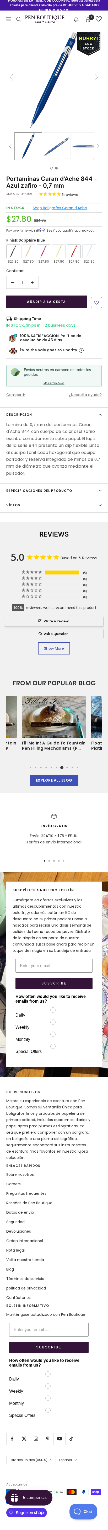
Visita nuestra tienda (25, 1259)
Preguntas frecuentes (26, 1193)
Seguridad (15, 1221)
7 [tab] (61, 767)
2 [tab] (35, 767)
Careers (13, 1184)
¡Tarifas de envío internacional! (54, 842)
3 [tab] (41, 767)
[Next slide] (96, 77)
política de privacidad (26, 1288)
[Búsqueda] (18, 19)
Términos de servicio (25, 1278)
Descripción (19, 414)
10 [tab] (77, 767)
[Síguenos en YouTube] (59, 1439)
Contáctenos (18, 1297)
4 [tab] (46, 767)
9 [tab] (72, 767)
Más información (54, 382)
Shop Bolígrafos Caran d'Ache (60, 208)
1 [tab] (30, 767)
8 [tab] (67, 767)
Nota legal (15, 1250)
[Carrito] (87, 19)
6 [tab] (56, 767)
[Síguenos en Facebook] (12, 1439)
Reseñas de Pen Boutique (29, 1203)
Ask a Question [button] (56, 633)
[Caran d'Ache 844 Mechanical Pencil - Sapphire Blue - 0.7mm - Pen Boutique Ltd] (28, 146)
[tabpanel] (54, 725)
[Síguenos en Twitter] (24, 1439)
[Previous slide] (11, 77)
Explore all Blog (54, 780)
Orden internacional (24, 1240)
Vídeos (13, 505)
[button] (76, 19)
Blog (10, 1269)
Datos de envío (20, 1212)
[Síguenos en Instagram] (36, 1439)
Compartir (15, 394)
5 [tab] (51, 767)
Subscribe (54, 983)
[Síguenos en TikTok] (71, 1439)
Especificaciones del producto (39, 490)
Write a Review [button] (56, 621)
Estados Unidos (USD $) (28, 1460)
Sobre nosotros (20, 1174)
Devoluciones (18, 1231)
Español (65, 1460)
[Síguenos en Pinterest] (47, 1439)
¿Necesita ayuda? (85, 394)
